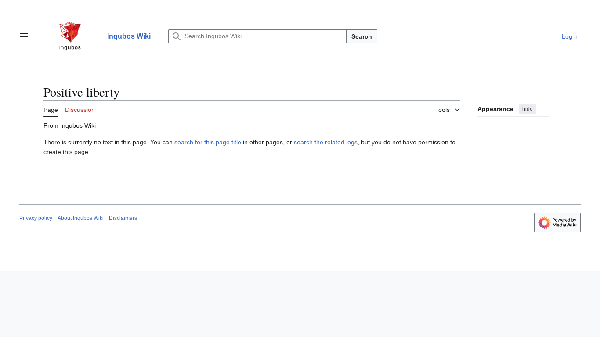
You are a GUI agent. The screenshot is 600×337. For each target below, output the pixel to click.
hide (527, 109)
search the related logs (326, 142)
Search (361, 36)
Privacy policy (35, 218)
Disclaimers (123, 218)
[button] (24, 36)
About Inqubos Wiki (81, 218)
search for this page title (207, 142)
